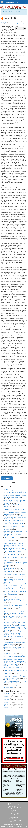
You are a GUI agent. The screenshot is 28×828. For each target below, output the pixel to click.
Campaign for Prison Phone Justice (15, 808)
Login (13, 482)
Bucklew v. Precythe (8, 645)
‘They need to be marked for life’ (11, 537)
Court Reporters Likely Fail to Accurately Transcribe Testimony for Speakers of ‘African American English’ (14, 642)
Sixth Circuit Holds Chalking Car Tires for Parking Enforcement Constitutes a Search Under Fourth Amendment (15, 672)
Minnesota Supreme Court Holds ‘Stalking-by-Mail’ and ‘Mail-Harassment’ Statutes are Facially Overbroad (15, 656)
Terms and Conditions (15, 813)
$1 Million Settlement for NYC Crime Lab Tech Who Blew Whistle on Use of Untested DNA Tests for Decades (15, 517)
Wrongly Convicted (14, 822)
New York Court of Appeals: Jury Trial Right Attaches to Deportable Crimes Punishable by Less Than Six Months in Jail (15, 509)
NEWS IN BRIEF (8, 693)
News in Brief (8, 23)
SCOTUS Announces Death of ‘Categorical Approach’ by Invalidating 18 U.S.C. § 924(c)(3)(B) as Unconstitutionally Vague (15, 676)
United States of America (19, 23)
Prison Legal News (12, 806)
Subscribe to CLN (14, 817)
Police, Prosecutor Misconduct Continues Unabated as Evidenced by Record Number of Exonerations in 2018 (15, 501)
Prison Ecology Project (15, 820)
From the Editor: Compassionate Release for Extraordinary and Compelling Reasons (14, 647)
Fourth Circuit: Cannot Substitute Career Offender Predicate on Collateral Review (15, 617)
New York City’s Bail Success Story (12, 554)
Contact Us (13, 810)
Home (9, 803)
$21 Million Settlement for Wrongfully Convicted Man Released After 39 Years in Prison (15, 496)
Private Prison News (15, 815)
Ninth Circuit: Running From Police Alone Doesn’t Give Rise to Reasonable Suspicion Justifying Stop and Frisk (15, 559)
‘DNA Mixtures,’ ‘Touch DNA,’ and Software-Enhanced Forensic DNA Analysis (14, 666)
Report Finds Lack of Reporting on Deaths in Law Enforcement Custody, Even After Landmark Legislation (15, 528)
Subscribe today (9, 13)
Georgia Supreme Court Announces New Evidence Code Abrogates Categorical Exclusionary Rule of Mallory (15, 563)
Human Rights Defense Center (14, 804)
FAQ (12, 811)
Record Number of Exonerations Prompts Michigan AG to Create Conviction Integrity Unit (15, 491)
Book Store (12, 818)
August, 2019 (3, 22)
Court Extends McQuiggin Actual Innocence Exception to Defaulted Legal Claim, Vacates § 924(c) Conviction (14, 622)
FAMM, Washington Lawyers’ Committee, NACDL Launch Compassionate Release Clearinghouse (13, 580)
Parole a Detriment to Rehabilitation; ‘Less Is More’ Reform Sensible (14, 652)
